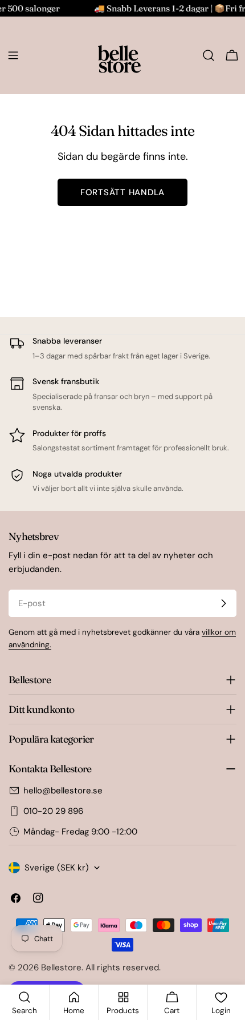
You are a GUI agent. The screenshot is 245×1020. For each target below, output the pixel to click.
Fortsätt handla (122, 192)
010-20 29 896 (53, 811)
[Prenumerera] (223, 603)
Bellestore (61, 967)
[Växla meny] (13, 55)
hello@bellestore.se (63, 790)
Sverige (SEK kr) (56, 867)
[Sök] (208, 55)
